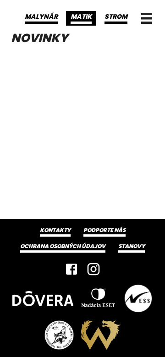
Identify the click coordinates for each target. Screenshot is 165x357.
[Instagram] (93, 269)
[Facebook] (71, 269)
